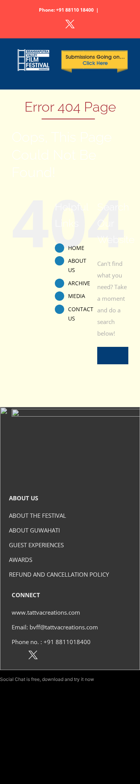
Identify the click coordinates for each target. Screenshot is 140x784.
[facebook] (16, 656)
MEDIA (76, 296)
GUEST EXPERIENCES (36, 545)
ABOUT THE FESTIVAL (37, 515)
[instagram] (50, 656)
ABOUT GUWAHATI (34, 530)
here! (100, 679)
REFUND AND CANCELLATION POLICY (59, 574)
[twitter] (33, 656)
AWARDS (20, 559)
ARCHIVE (79, 283)
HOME (76, 248)
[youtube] (66, 656)
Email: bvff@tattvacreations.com (55, 627)
